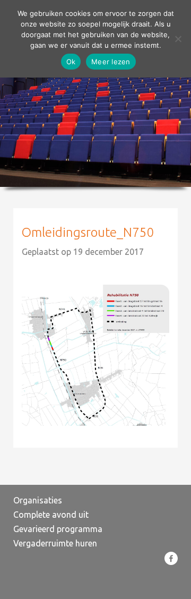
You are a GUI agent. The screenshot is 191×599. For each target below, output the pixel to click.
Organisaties (37, 500)
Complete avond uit (51, 514)
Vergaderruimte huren (55, 543)
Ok (71, 61)
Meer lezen (111, 61)
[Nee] (177, 38)
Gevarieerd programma (57, 529)
